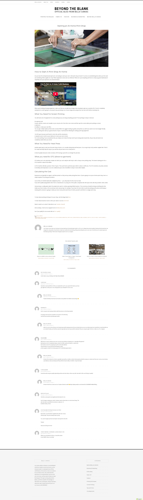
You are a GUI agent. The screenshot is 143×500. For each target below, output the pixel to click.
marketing (64, 217)
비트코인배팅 (44, 338)
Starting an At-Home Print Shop (71, 26)
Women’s (57, 2)
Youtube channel (60, 204)
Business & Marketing (78, 17)
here (69, 197)
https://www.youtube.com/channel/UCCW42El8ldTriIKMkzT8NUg (83, 384)
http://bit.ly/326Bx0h (60, 276)
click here (66, 200)
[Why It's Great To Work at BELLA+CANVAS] (97, 249)
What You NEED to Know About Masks (46, 256)
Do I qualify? (57, 211)
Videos (68, 2)
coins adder (44, 369)
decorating (50, 217)
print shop (70, 217)
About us (46, 2)
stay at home (95, 217)
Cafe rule (43, 282)
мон (51, 425)
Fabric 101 (59, 17)
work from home (42, 218)
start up (89, 217)
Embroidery (90, 471)
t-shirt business (101, 217)
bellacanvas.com (61, 208)
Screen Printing (90, 484)
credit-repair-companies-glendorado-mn (52, 432)
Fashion (66, 17)
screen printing (76, 217)
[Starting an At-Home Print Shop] (71, 49)
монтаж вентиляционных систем (51, 410)
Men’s (51, 2)
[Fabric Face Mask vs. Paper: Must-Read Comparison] (71, 249)
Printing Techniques (47, 17)
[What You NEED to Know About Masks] (46, 249)
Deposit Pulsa (45, 393)
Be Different (37, 217)
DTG (54, 217)
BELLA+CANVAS (38, 2)
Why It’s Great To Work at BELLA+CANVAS (97, 256)
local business (58, 217)
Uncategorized (90, 491)
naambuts (43, 307)
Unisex (63, 2)
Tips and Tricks (90, 488)
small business (83, 217)
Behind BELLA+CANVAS (94, 17)
